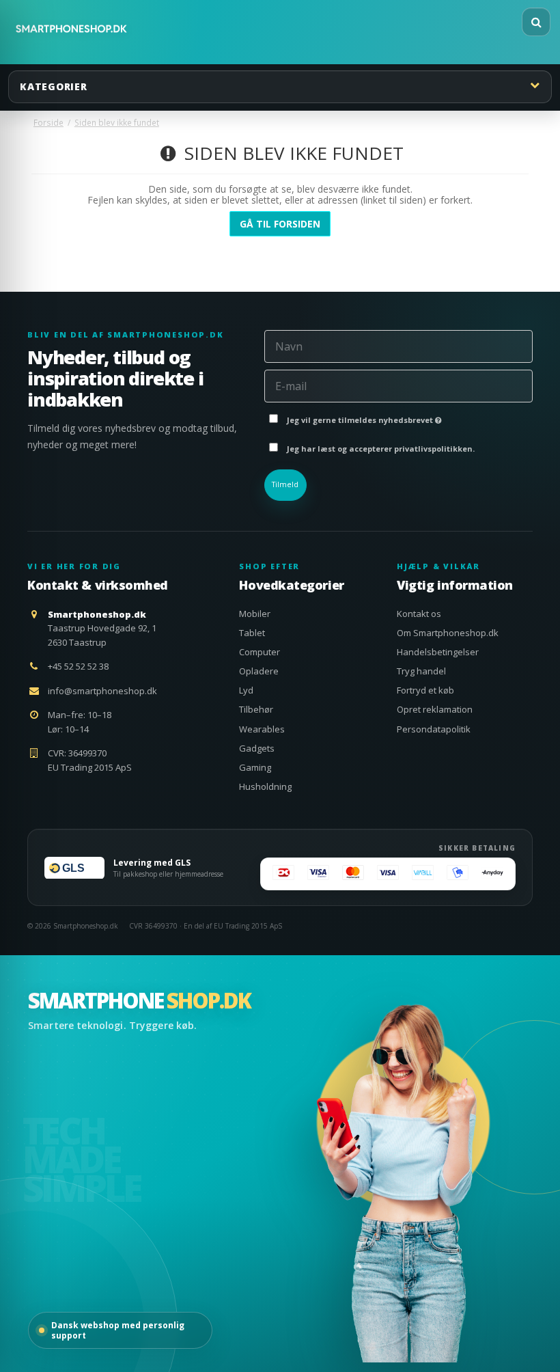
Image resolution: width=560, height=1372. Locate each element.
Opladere (259, 671)
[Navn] (398, 345)
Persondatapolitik (434, 729)
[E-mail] (398, 385)
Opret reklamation (435, 709)
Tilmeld (285, 484)
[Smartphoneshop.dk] (71, 28)
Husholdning (265, 786)
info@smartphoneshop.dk (102, 691)
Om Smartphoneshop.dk (448, 633)
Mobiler (254, 613)
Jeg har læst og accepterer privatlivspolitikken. (381, 448)
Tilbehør (256, 709)
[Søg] (536, 22)
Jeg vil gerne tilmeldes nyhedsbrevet (361, 417)
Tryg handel (421, 671)
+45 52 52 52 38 (78, 666)
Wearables (262, 729)
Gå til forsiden (280, 223)
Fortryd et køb (425, 690)
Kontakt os (419, 613)
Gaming (255, 767)
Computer (259, 652)
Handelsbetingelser (438, 652)
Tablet (252, 633)
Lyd (246, 690)
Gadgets (257, 748)
